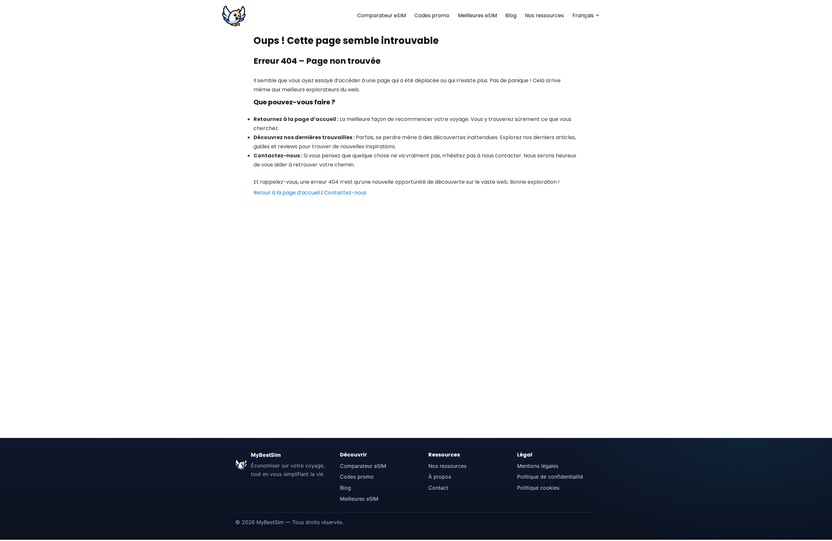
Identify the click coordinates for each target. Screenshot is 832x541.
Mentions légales (537, 466)
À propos (439, 476)
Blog (510, 15)
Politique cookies (538, 487)
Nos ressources (544, 15)
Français (583, 15)
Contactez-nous (345, 192)
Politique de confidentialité (550, 476)
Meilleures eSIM (477, 15)
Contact (438, 487)
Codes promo (431, 15)
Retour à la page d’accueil (287, 192)
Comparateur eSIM (381, 15)
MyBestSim (266, 455)
